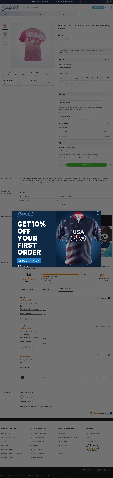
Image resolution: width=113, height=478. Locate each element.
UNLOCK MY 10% (29, 261)
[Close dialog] (98, 213)
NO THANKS (23, 266)
